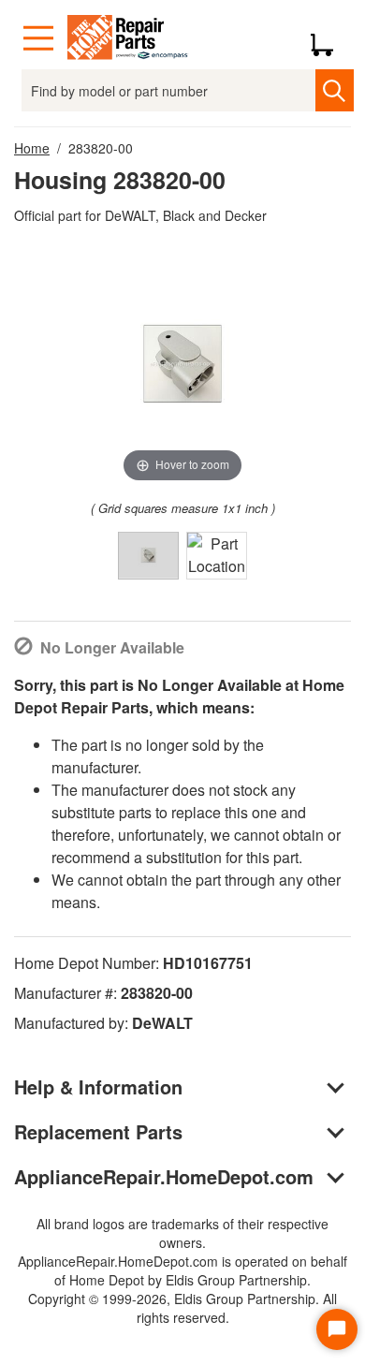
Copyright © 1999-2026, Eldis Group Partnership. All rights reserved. (182, 1308)
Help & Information (98, 1086)
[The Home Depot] (128, 38)
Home (32, 147)
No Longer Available (112, 647)
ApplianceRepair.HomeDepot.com (164, 1176)
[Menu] (38, 38)
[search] (334, 90)
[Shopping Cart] (329, 38)
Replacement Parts (98, 1131)
